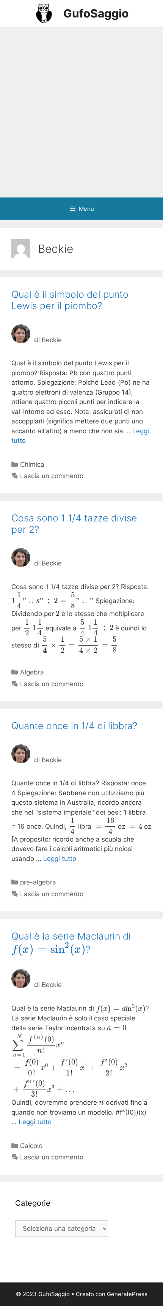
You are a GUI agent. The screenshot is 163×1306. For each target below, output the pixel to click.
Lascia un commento (51, 476)
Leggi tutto (59, 858)
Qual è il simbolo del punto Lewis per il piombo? (70, 300)
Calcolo (31, 1146)
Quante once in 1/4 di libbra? (74, 725)
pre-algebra (38, 882)
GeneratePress (127, 1294)
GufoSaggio (96, 13)
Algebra (32, 672)
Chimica (32, 464)
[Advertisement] (81, 112)
